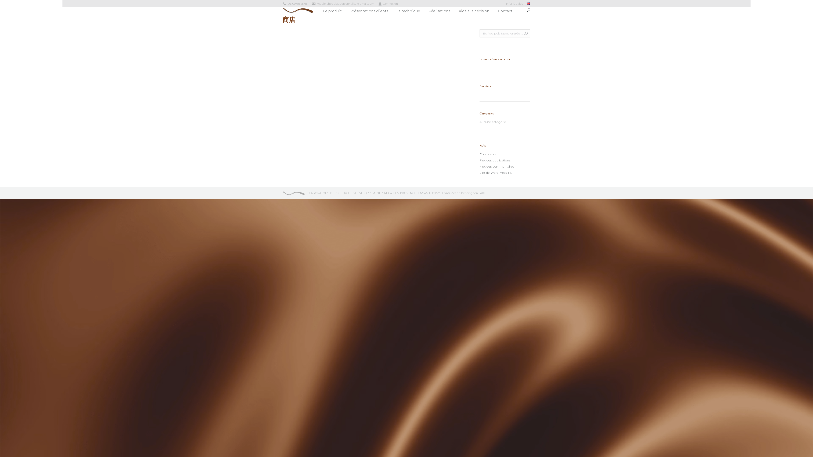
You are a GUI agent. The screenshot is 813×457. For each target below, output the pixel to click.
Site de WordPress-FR (496, 173)
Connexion (390, 3)
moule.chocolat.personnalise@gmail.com (345, 3)
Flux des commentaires (497, 166)
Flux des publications (495, 160)
